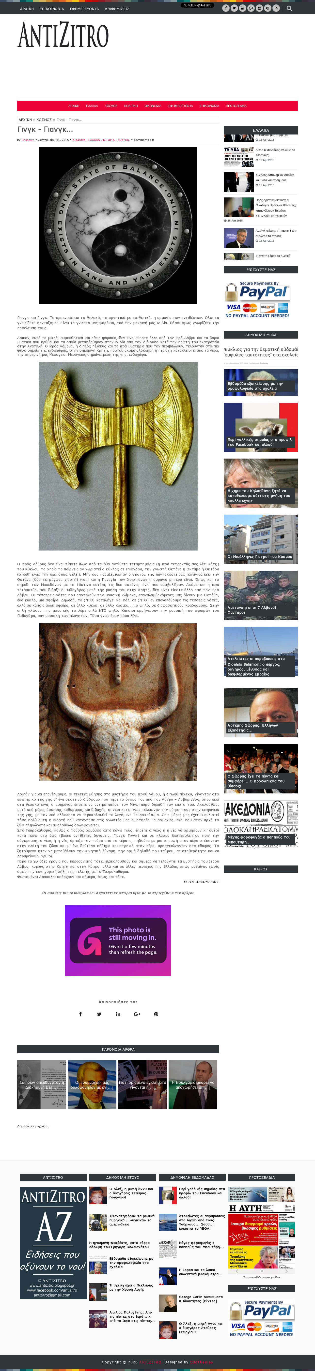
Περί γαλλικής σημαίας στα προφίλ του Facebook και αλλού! (260, 442)
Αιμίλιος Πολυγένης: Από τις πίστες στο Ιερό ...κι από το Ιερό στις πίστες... (132, 1316)
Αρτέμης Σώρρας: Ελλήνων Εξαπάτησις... (253, 727)
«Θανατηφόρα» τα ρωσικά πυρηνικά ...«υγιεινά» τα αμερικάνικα (273, 258)
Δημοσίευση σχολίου (33, 1126)
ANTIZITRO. (151, 1362)
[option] (261, 153)
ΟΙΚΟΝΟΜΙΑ (153, 106)
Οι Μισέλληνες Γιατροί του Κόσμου (260, 556)
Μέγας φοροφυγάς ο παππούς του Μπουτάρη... (259, 839)
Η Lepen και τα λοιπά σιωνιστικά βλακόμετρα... (201, 1272)
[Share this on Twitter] (99, 1014)
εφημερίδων (273, 1277)
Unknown (28, 139)
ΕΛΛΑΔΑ (92, 106)
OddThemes (201, 1362)
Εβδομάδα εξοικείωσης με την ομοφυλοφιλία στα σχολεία (255, 385)
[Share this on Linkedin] (118, 1014)
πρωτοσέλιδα (254, 1277)
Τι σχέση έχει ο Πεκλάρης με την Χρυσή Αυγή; (131, 1287)
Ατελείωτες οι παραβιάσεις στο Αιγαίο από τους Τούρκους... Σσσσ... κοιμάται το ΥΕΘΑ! (202, 1222)
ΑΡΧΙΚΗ (27, 9)
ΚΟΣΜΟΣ (111, 106)
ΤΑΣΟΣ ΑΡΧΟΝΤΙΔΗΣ (201, 881)
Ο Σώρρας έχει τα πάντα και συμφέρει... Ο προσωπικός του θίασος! (256, 781)
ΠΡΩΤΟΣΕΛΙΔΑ (236, 106)
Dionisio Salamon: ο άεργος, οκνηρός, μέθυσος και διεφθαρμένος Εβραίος (254, 669)
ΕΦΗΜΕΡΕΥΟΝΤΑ (84, 9)
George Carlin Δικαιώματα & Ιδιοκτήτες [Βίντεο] (201, 1299)
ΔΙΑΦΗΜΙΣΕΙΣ (117, 9)
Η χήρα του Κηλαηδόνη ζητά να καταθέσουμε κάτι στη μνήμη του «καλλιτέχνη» (259, 496)
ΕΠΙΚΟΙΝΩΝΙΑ (52, 9)
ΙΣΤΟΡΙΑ (109, 139)
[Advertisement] (209, 56)
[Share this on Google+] (137, 1014)
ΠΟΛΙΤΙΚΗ (131, 106)
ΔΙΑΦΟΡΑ (79, 139)
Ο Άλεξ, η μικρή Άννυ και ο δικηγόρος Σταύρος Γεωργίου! (131, 1193)
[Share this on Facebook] (80, 1014)
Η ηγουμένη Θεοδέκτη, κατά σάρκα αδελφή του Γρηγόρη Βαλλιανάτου (119, 1245)
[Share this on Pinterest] (156, 1014)
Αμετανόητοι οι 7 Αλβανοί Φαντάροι (252, 609)
